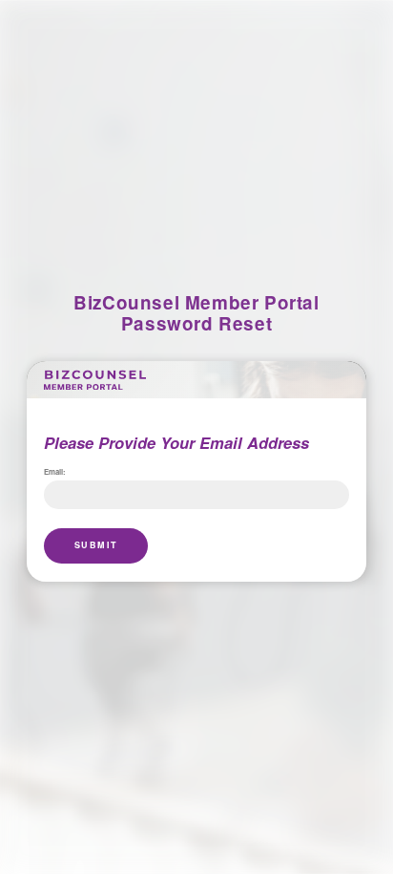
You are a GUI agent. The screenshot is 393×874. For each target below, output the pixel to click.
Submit (96, 545)
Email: (55, 472)
